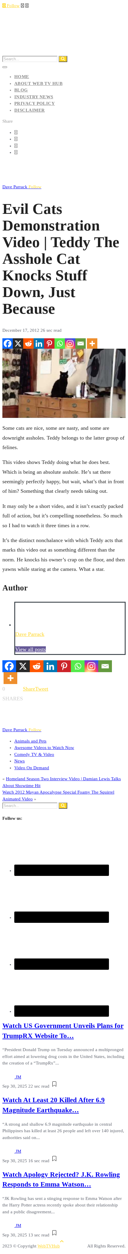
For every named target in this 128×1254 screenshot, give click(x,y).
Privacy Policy (34, 103)
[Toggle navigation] (4, 67)
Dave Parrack (21, 186)
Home (21, 76)
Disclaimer (29, 110)
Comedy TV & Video (34, 754)
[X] (18, 343)
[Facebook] (7, 343)
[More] (92, 343)
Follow (13, 5)
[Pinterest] (49, 343)
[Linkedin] (39, 343)
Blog (21, 90)
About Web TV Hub (38, 83)
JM (18, 1077)
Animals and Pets (30, 741)
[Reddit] (28, 343)
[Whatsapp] (59, 343)
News (19, 761)
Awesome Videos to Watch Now (44, 747)
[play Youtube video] (64, 383)
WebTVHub (49, 1246)
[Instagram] (70, 343)
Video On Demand (31, 767)
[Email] (80, 343)
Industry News (33, 96)
